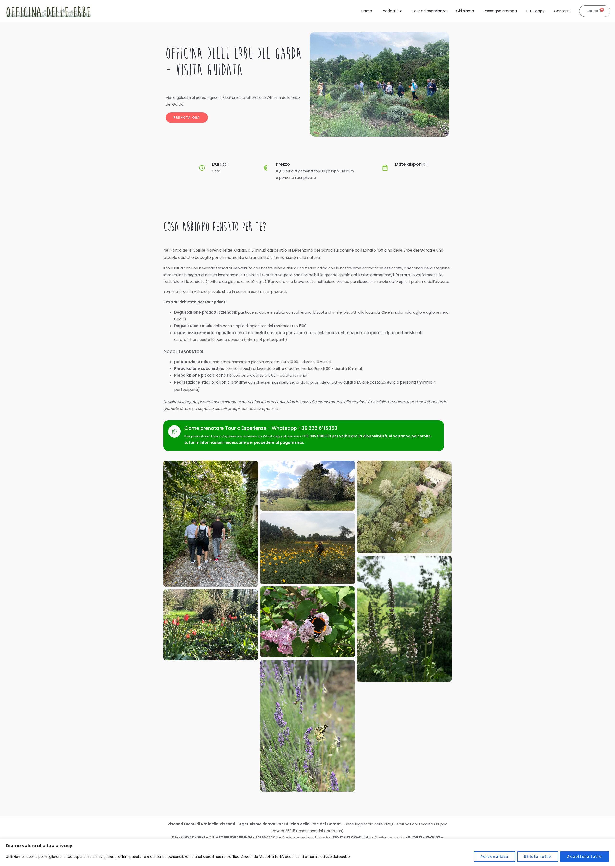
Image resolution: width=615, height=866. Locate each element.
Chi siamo (465, 10)
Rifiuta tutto (537, 856)
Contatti (562, 10)
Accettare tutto (584, 856)
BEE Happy (535, 10)
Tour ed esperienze (429, 10)
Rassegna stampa (500, 10)
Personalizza (494, 856)
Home (366, 10)
